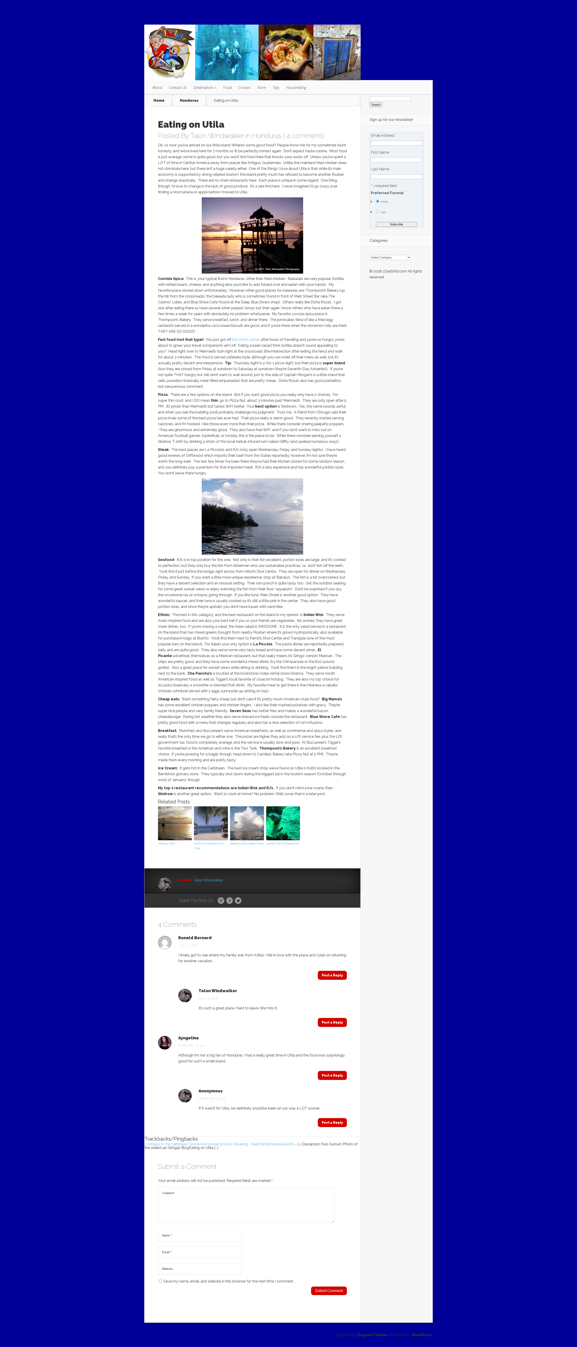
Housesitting (296, 87)
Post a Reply (332, 975)
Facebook (229, 900)
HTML (384, 201)
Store (261, 87)
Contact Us (178, 87)
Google (221, 900)
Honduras (189, 100)
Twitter (238, 900)
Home (159, 100)
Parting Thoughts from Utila (209, 846)
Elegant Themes (372, 1335)
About (157, 87)
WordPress (422, 1335)
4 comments (305, 136)
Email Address (383, 135)
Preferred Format (387, 193)
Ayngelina (188, 1038)
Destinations (203, 87)
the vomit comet (246, 339)
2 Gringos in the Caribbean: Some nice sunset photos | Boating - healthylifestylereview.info (219, 1144)
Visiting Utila (166, 843)
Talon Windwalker (217, 136)
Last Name (380, 169)
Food (227, 87)
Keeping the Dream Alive (247, 843)
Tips (276, 87)
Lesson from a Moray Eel (282, 843)
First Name (380, 152)
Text (383, 212)
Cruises (244, 87)
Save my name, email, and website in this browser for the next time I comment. (228, 1281)
